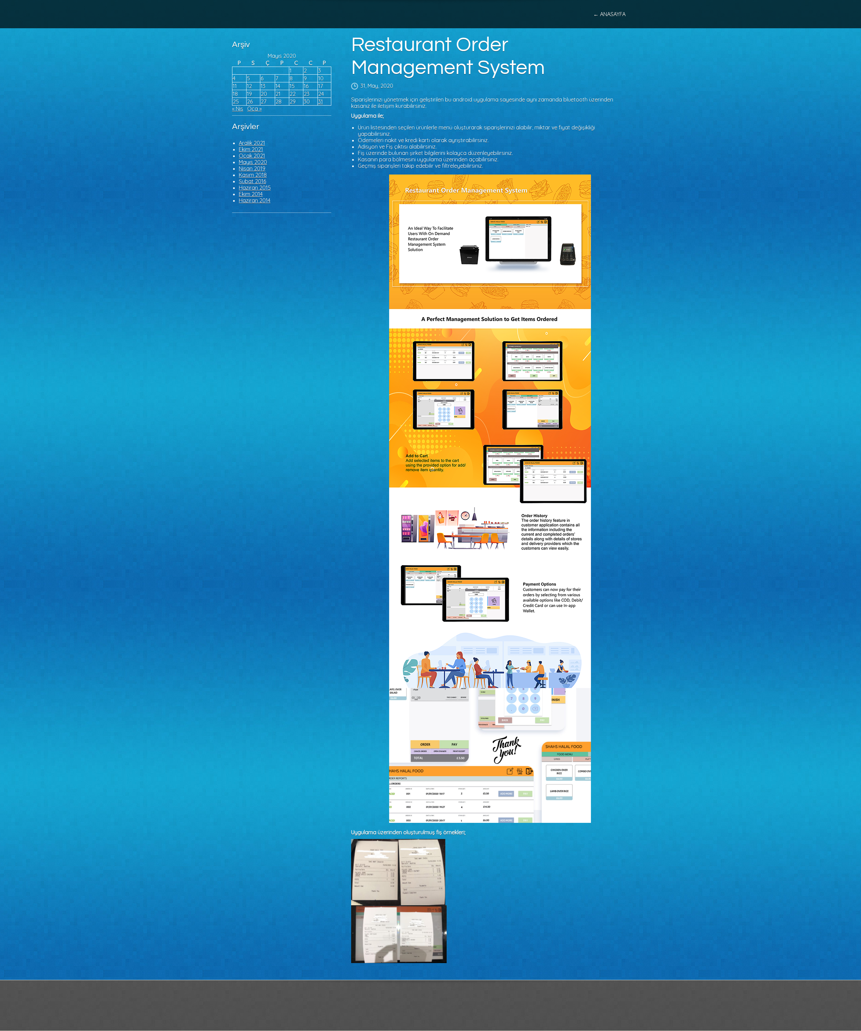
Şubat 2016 (252, 181)
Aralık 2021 (252, 143)
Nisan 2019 (252, 168)
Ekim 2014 (251, 194)
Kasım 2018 (253, 174)
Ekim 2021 (251, 149)
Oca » (254, 108)
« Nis (237, 108)
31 (320, 101)
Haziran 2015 (255, 187)
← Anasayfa (609, 14)
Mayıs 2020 (253, 162)
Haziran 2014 (254, 200)
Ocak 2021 (252, 155)
